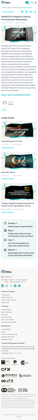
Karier (3, 332)
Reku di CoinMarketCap (9, 334)
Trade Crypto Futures (8, 300)
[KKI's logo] (25, 376)
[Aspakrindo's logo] (23, 390)
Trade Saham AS (7, 297)
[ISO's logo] (24, 362)
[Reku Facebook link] (19, 286)
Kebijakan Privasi (7, 339)
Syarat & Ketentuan (8, 337)
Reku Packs (5, 302)
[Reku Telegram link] (15, 286)
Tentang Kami (6, 329)
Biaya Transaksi (6, 312)
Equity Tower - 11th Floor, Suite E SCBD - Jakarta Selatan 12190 (15, 281)
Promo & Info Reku (7, 320)
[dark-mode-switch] (32, 2)
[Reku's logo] (5, 2)
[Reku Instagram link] (6, 286)
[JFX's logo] (7, 381)
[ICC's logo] (9, 375)
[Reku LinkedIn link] (2, 286)
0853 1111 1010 (15, 353)
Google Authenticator (9, 322)
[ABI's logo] (8, 390)
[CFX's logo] (5, 369)
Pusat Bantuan (6, 317)
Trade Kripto (5, 295)
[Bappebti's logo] (5, 362)
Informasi (4, 315)
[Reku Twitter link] (11, 286)
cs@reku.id (8, 277)
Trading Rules (6, 310)
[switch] (27, 2)
